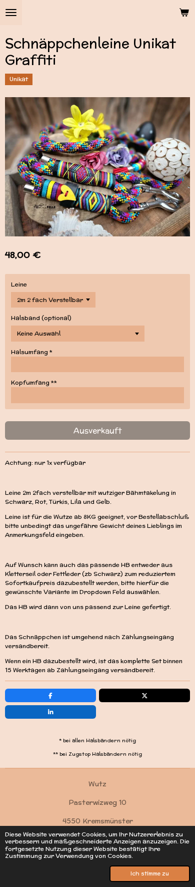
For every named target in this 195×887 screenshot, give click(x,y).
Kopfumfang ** (34, 382)
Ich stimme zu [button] (149, 873)
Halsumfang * (31, 352)
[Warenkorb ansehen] (184, 12)
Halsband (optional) (41, 318)
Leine (19, 284)
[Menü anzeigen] (11, 12)
